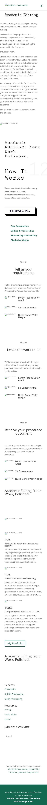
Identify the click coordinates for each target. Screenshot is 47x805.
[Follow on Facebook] (26, 754)
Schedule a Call (20, 211)
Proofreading (10, 689)
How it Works (10, 714)
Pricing (8, 709)
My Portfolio (15, 643)
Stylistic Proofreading (14, 694)
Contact (8, 719)
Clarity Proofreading (13, 699)
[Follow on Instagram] (21, 754)
